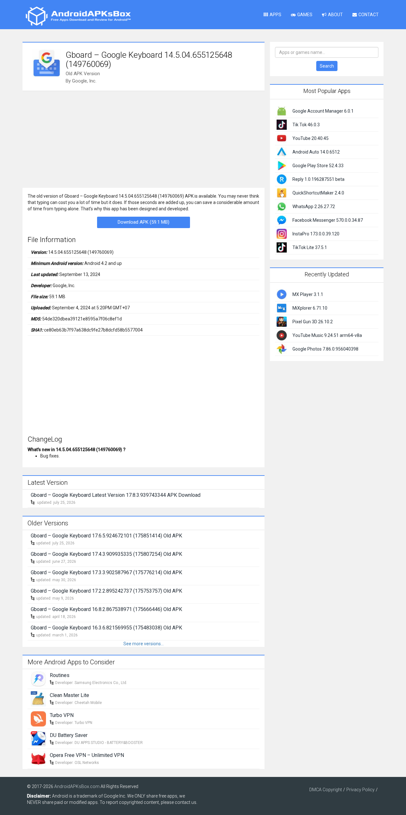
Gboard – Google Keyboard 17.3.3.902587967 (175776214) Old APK (106, 572)
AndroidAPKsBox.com (77, 786)
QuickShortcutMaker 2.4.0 (318, 192)
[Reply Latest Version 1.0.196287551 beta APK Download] (282, 178)
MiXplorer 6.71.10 (309, 308)
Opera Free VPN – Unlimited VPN (87, 755)
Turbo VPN (62, 715)
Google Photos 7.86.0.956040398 (325, 349)
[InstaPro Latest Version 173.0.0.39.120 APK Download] (282, 233)
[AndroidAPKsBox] (78, 15)
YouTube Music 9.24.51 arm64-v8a (327, 335)
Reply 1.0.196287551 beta (318, 179)
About (335, 14)
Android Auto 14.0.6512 (316, 151)
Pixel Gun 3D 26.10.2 (312, 321)
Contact (368, 14)
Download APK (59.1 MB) (143, 222)
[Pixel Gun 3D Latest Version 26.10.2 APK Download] (282, 321)
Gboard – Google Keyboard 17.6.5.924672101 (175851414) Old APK (106, 536)
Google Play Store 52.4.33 (318, 165)
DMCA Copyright (325, 789)
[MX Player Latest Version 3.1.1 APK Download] (282, 293)
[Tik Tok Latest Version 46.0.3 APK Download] (282, 124)
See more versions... (143, 643)
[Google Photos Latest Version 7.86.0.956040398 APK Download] (282, 348)
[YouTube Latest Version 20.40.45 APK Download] (282, 138)
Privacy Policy (360, 789)
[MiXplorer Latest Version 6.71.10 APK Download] (282, 307)
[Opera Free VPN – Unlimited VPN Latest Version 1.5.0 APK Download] (38, 758)
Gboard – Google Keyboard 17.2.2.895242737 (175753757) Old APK (106, 591)
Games (304, 14)
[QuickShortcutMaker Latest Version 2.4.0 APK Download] (282, 192)
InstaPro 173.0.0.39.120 (315, 233)
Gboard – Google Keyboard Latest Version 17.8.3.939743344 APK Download (115, 495)
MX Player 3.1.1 (307, 294)
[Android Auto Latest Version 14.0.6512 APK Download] (282, 151)
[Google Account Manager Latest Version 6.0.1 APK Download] (282, 110)
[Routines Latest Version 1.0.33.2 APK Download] (38, 678)
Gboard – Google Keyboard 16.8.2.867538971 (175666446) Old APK (106, 609)
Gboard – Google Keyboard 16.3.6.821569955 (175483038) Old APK (106, 628)
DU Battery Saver (69, 735)
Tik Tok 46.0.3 (306, 124)
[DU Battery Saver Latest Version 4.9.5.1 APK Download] (38, 738)
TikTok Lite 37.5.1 (309, 247)
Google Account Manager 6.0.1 (323, 111)
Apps (275, 14)
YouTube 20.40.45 (310, 138)
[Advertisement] (144, 138)
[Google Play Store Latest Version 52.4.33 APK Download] (282, 165)
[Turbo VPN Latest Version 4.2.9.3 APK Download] (38, 718)
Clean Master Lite (69, 695)
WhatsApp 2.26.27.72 (313, 206)
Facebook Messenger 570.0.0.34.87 (327, 220)
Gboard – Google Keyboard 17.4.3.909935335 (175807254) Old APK (106, 554)
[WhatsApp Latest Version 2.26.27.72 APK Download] (282, 206)
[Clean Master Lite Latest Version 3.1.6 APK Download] (38, 698)
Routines (59, 675)
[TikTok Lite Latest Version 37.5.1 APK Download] (282, 247)
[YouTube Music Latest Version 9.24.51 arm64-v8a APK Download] (282, 334)
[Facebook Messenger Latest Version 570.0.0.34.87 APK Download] (282, 219)
